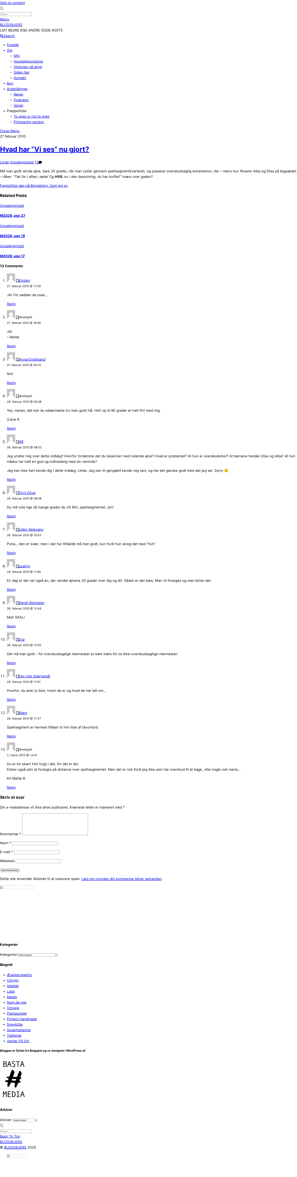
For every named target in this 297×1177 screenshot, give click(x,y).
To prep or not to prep (32, 116)
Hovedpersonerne (28, 61)
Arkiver (6, 1120)
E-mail (6, 852)
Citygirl (12, 980)
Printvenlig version (29, 122)
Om (9, 50)
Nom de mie (16, 1002)
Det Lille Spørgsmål (34, 676)
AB (21, 442)
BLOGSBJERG (15, 1147)
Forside (13, 45)
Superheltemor (19, 1030)
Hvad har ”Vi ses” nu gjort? (44, 149)
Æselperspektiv (19, 975)
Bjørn (23, 713)
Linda (4, 162)
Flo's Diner (27, 493)
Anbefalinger (17, 89)
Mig (17, 56)
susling (24, 566)
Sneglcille (15, 1024)
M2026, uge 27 (12, 215)
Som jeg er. (58, 186)
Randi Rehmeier (31, 603)
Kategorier (8, 954)
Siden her (21, 72)
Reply (11, 304)
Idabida (13, 986)
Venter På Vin (18, 1041)
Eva (22, 639)
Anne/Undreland (32, 359)
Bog (10, 83)
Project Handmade (22, 1019)
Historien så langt (28, 67)
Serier (18, 105)
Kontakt (20, 78)
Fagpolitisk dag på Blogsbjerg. (24, 186)
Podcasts (21, 100)
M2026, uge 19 (12, 236)
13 (36, 162)
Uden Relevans (31, 529)
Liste (11, 991)
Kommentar (10, 834)
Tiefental (14, 1035)
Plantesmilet (17, 1013)
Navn (5, 843)
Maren (12, 997)
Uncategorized (22, 162)
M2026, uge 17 (12, 256)
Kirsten (24, 280)
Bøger (18, 94)
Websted (7, 861)
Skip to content (12, 3)
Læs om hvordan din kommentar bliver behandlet (121, 879)
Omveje (13, 1008)
